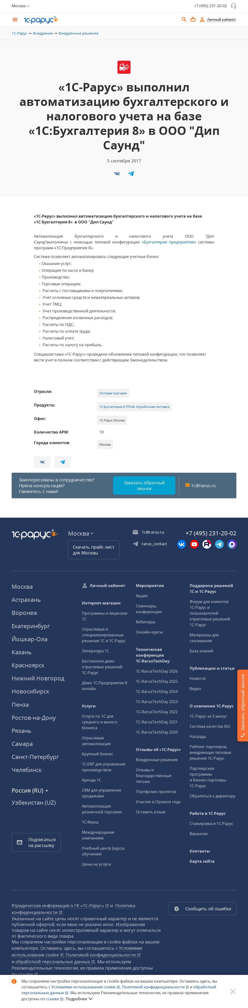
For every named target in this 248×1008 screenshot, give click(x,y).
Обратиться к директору (212, 796)
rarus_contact (154, 543)
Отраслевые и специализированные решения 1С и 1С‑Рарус (104, 634)
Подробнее (76, 998)
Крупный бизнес (97, 754)
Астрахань (26, 599)
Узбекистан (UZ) (34, 802)
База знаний (201, 651)
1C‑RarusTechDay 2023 (157, 701)
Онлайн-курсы (149, 632)
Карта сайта (202, 861)
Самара (22, 744)
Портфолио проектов (156, 791)
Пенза (20, 704)
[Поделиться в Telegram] (131, 175)
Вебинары (145, 622)
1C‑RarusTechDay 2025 (157, 681)
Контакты (200, 851)
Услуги (89, 706)
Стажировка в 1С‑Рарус (211, 823)
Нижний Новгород (38, 678)
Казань (21, 652)
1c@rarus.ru (203, 485)
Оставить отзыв (150, 812)
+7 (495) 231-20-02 (210, 5)
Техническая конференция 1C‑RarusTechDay (153, 655)
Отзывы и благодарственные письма (153, 775)
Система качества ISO (210, 726)
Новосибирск (30, 691)
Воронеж (25, 613)
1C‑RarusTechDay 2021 (157, 722)
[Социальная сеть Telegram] (219, 544)
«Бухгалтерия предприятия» (169, 242)
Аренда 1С (91, 780)
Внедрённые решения (78, 33)
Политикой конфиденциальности (154, 987)
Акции (141, 595)
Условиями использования (86, 987)
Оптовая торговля (113, 393)
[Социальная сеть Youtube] (194, 544)
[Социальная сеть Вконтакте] (181, 544)
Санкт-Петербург (35, 757)
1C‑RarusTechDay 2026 (157, 671)
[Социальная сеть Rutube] (206, 544)
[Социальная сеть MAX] (232, 544)
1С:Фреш (90, 822)
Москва (22, 586)
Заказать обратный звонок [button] (144, 485)
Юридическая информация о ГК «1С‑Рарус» (58, 905)
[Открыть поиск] (184, 19)
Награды (198, 736)
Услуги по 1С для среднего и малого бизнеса (99, 722)
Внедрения (43, 33)
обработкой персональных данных (53, 961)
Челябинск (27, 770)
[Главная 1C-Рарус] (100, 20)
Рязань (21, 731)
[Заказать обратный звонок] (233, 6)
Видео (195, 688)
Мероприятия (150, 585)
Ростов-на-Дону (34, 717)
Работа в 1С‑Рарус (207, 813)
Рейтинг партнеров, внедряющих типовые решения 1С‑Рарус (210, 752)
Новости (198, 678)
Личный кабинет (107, 585)
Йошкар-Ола (29, 639)
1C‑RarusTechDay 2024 (157, 691)
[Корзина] (193, 19)
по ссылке (23, 974)
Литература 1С (95, 651)
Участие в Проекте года (158, 801)
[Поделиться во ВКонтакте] (117, 175)
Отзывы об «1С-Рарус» (158, 749)
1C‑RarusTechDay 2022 (157, 711)
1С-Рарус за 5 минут (208, 716)
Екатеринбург (31, 626)
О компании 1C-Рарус (211, 706)
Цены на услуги (96, 864)
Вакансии (199, 833)
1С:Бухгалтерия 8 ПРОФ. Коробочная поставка (134, 407)
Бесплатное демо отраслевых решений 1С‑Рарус (102, 666)
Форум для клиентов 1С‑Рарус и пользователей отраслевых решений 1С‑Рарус (210, 613)
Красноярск (28, 665)
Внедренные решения (157, 759)
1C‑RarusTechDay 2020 (157, 732)
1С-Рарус (19, 33)
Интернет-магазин (101, 603)
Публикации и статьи (212, 668)
